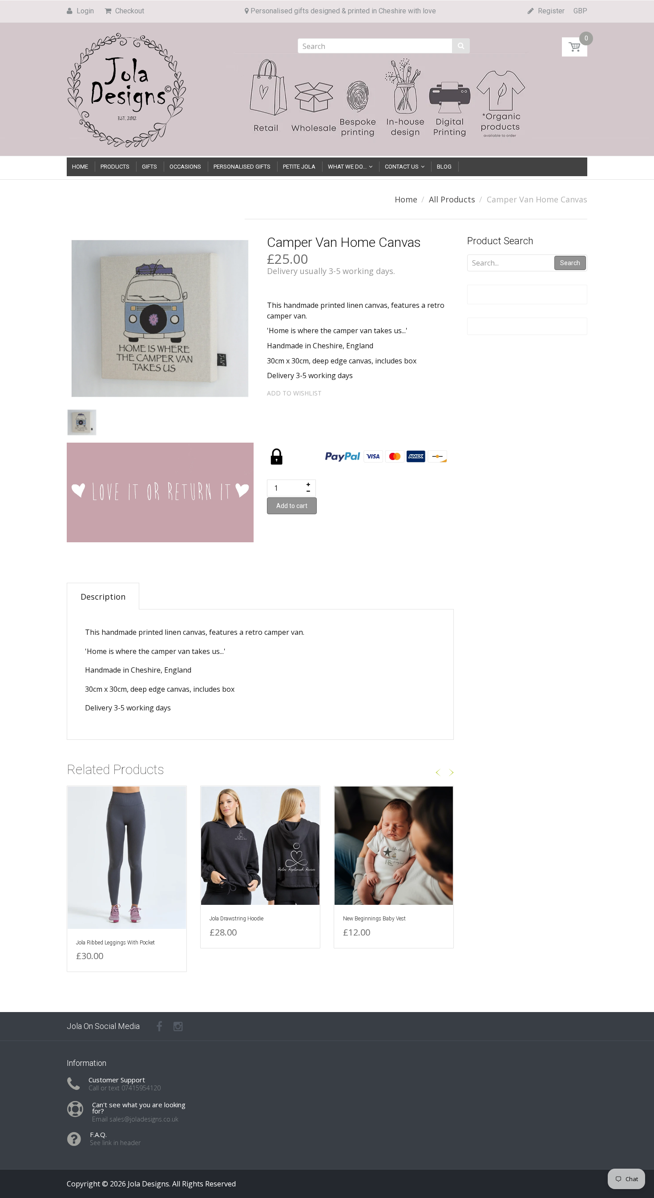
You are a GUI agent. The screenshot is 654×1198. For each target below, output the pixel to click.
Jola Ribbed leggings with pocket (115, 943)
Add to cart (291, 505)
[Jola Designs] (127, 87)
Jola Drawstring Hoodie (236, 919)
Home (406, 199)
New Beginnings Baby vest (374, 919)
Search (570, 262)
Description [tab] (103, 596)
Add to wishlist (294, 393)
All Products (452, 199)
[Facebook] (159, 1026)
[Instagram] (178, 1026)
